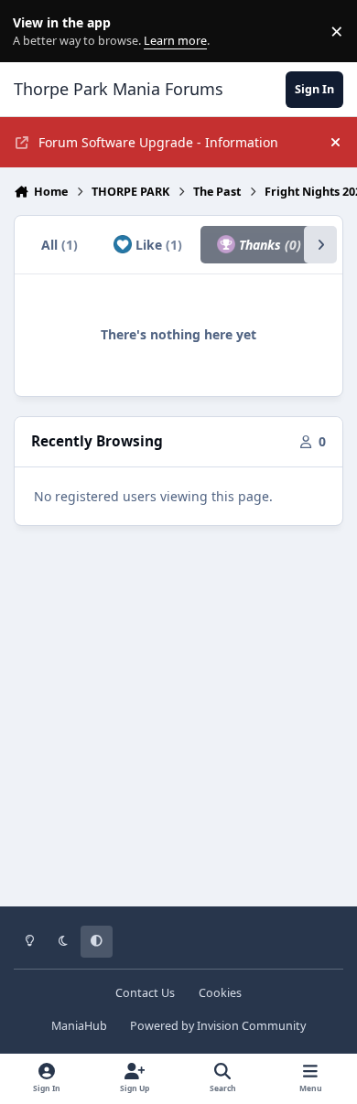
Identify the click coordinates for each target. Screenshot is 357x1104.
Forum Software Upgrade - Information (158, 142)
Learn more (35, 31)
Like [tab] (157, 244)
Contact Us (145, 993)
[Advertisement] (178, 729)
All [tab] (59, 244)
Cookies (220, 993)
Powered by (218, 1026)
